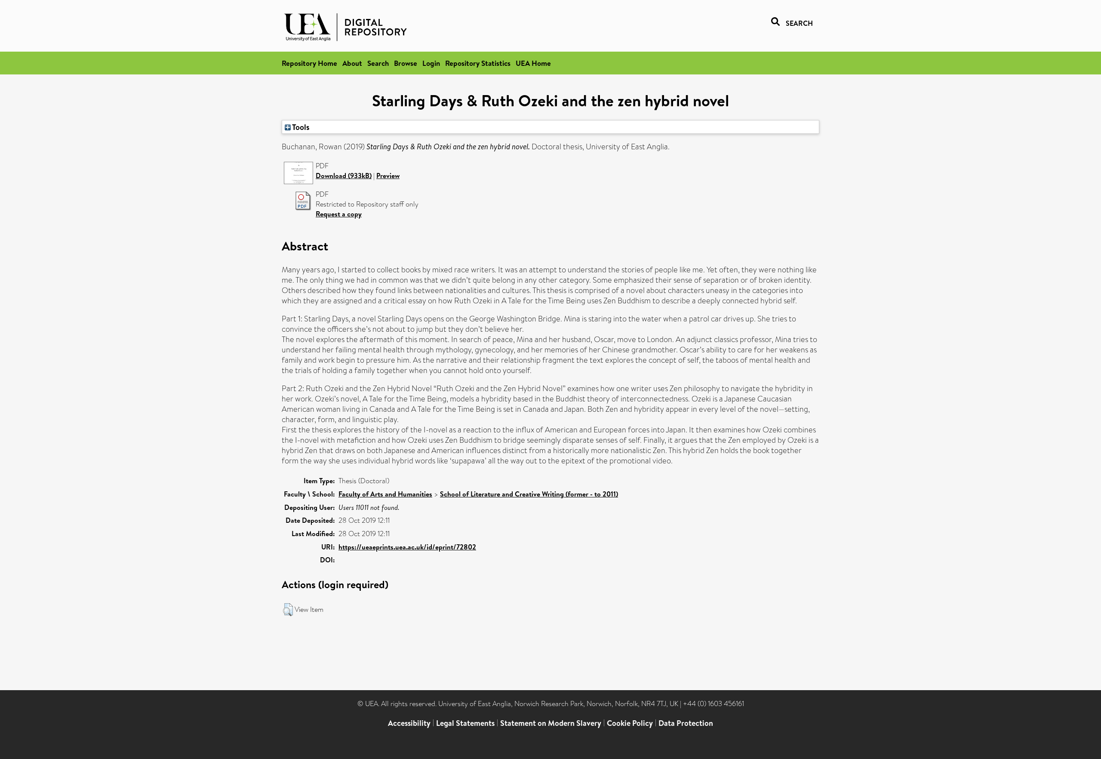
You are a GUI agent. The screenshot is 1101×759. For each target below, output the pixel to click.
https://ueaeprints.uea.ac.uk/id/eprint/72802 (407, 547)
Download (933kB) (344, 175)
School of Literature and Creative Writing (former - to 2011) (529, 494)
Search (378, 63)
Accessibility (409, 723)
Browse (405, 63)
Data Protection (685, 723)
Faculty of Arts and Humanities (385, 494)
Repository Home (309, 63)
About (352, 63)
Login (431, 63)
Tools (300, 127)
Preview (388, 175)
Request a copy (339, 214)
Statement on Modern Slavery (550, 723)
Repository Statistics (478, 63)
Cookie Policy (630, 723)
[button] (288, 609)
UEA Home (533, 63)
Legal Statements (465, 723)
